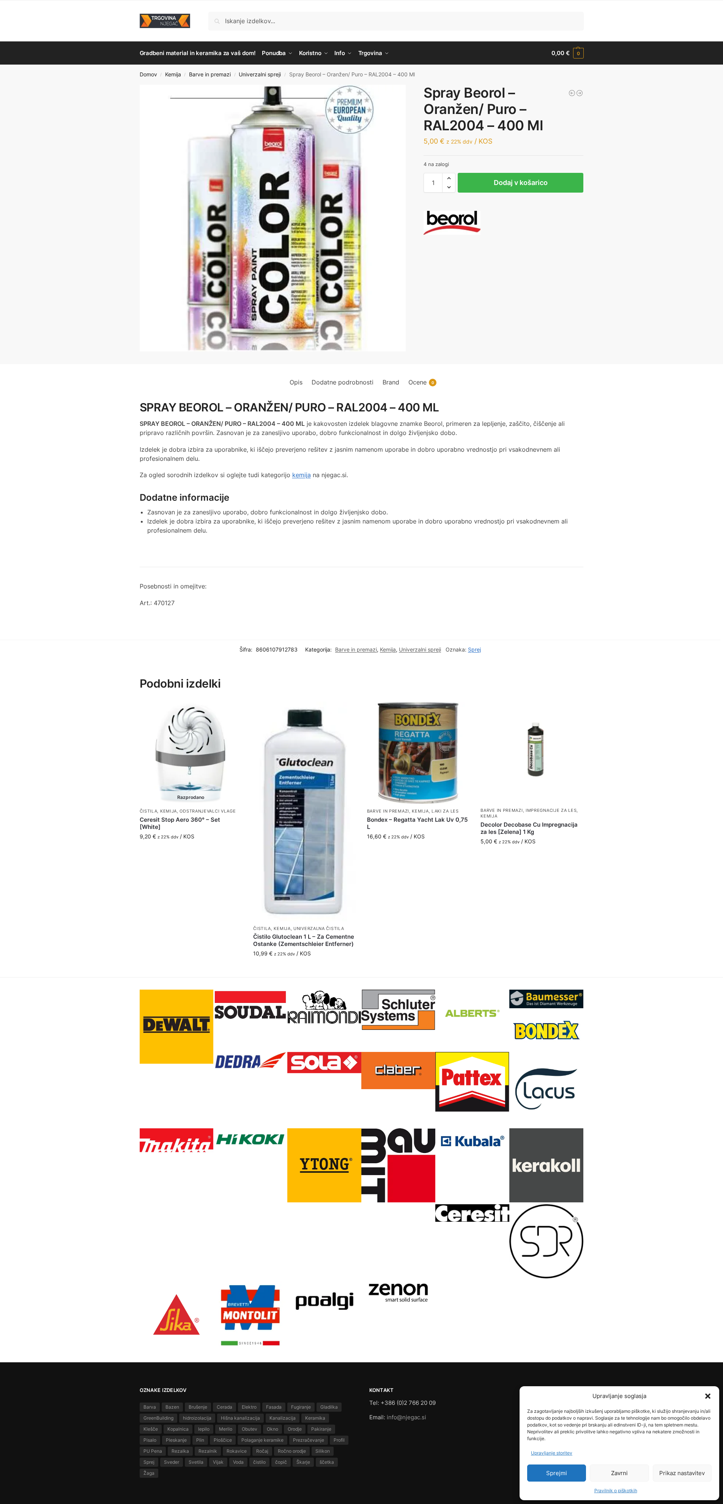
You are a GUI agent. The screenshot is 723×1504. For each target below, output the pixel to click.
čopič (281, 1462)
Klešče (150, 1429)
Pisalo (149, 1440)
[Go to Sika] (177, 1315)
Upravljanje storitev (551, 1453)
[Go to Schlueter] (398, 1010)
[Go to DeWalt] (177, 1027)
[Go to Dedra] (250, 1061)
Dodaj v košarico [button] (304, 969)
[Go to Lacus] (546, 1089)
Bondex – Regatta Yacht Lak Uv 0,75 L (417, 823)
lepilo (203, 1429)
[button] (708, 1396)
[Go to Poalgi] (324, 1301)
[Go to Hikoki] (250, 1139)
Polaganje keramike (262, 1440)
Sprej (474, 649)
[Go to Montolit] (250, 1315)
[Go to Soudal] (250, 1006)
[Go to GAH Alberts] (472, 1014)
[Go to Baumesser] (546, 999)
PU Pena (152, 1451)
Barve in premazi (210, 74)
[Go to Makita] (177, 1140)
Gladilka (329, 1407)
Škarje (303, 1462)
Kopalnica (178, 1429)
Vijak (218, 1462)
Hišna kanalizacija (240, 1418)
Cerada (224, 1407)
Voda (238, 1462)
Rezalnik (207, 1451)
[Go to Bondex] (546, 1030)
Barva (149, 1407)
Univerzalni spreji (260, 74)
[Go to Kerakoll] (546, 1165)
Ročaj (262, 1451)
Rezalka (180, 1451)
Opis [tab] (296, 382)
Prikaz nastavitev (682, 1473)
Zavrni (619, 1473)
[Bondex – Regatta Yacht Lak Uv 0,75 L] (418, 753)
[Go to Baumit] (398, 1165)
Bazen (172, 1407)
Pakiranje (321, 1429)
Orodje (295, 1429)
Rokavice (237, 1451)
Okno (272, 1429)
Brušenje (198, 1407)
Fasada (274, 1407)
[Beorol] (452, 223)
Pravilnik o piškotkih (615, 1490)
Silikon (322, 1451)
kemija (301, 475)
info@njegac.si (406, 1417)
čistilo (259, 1462)
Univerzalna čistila (318, 928)
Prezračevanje (308, 1440)
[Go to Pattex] (472, 1082)
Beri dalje (191, 852)
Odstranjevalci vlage (208, 811)
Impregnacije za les (551, 810)
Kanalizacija (282, 1418)
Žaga (148, 1473)
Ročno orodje (292, 1451)
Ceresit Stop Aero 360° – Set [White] (180, 823)
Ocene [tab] (421, 382)
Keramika (315, 1418)
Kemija (173, 74)
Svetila (196, 1462)
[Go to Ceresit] (472, 1212)
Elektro (249, 1407)
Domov (148, 74)
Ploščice (223, 1440)
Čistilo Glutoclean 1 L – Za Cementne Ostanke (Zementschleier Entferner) (303, 940)
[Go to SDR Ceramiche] (546, 1241)
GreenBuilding (158, 1418)
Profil (339, 1440)
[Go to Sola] (324, 1062)
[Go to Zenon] (398, 1292)
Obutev (249, 1429)
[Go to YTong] (324, 1165)
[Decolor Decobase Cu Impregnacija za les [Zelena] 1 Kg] (531, 752)
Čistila (149, 811)
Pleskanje (176, 1440)
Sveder (171, 1462)
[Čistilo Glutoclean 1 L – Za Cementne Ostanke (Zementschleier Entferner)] (304, 811)
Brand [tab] (391, 382)
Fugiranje (301, 1407)
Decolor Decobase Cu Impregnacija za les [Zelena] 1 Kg (529, 828)
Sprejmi (556, 1473)
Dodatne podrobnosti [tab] (342, 382)
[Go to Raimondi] (324, 1007)
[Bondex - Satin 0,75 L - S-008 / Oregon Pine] (572, 93)
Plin (200, 1440)
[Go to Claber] (398, 1070)
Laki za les (445, 811)
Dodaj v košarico (521, 183)
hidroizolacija (197, 1418)
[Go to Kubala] (472, 1141)
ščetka (327, 1462)
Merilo (225, 1429)
